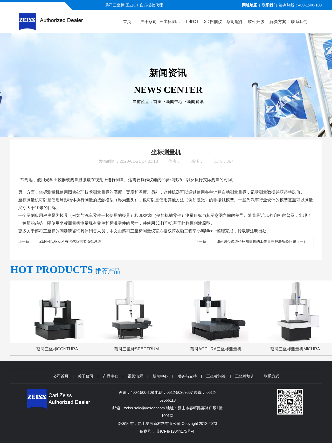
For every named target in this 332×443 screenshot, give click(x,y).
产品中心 (110, 376)
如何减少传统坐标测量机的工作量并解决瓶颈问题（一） (261, 241)
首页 (157, 101)
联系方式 (271, 376)
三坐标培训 (244, 376)
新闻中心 (174, 101)
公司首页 (60, 376)
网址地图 (250, 5)
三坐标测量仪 (142, 231)
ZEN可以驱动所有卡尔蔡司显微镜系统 (70, 241)
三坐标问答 (216, 376)
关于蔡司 (85, 376)
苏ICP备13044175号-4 (175, 431)
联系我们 (269, 5)
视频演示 (135, 376)
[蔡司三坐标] (60, 21)
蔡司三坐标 (45, 231)
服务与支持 (187, 376)
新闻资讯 (195, 101)
